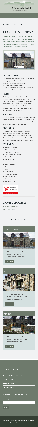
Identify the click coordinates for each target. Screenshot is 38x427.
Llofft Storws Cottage (12, 376)
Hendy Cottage (8, 383)
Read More (9, 261)
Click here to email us (12, 209)
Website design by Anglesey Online (19, 423)
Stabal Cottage (9, 379)
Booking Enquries (9, 387)
